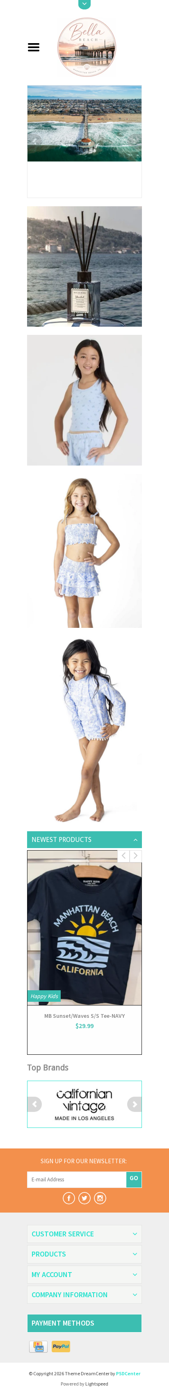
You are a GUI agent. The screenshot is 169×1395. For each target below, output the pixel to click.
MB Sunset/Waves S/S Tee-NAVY (84, 1015)
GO (134, 1178)
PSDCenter (128, 1373)
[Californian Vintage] (84, 1104)
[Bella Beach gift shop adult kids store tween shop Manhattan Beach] (94, 46)
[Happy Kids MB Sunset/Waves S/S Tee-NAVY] (84, 928)
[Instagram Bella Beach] (100, 1198)
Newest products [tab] (61, 840)
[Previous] (34, 141)
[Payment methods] (38, 1347)
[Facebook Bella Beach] (69, 1198)
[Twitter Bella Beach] (84, 1198)
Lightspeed (96, 1384)
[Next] (134, 141)
